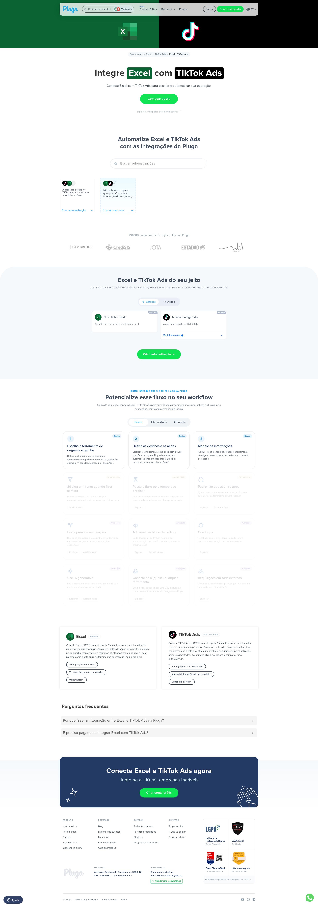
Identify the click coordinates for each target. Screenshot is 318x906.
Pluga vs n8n (176, 826)
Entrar (209, 9)
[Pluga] (74, 873)
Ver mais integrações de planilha (86, 672)
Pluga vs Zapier (177, 832)
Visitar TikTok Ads (181, 682)
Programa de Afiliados (146, 842)
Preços (183, 9)
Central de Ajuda (107, 842)
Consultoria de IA (72, 848)
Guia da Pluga (106, 848)
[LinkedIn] (254, 899)
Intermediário (159, 422)
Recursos (167, 9)
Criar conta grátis (230, 9)
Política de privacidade (86, 900)
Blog (100, 826)
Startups (138, 837)
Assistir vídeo (76, 507)
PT (252, 9)
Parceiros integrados (145, 832)
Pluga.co (70, 9)
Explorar (139, 507)
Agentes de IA (70, 842)
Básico (138, 422)
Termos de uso (109, 900)
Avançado (180, 422)
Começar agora (159, 98)
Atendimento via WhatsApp (168, 881)
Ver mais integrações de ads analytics (191, 674)
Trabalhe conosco (143, 826)
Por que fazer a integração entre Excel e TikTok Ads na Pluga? (113, 720)
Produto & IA (147, 8)
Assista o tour (70, 826)
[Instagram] (248, 899)
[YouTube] (242, 899)
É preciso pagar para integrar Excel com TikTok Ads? (105, 733)
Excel (148, 54)
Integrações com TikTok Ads (188, 666)
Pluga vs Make (177, 837)
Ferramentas (136, 54)
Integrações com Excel (83, 664)
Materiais (103, 837)
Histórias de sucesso (109, 832)
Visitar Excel (75, 680)
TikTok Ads (160, 54)
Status (124, 900)
